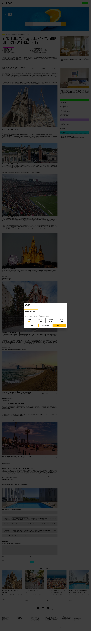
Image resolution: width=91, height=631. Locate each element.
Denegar (31, 325)
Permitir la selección (45, 325)
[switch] (40, 321)
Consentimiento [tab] (31, 308)
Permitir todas (59, 325)
